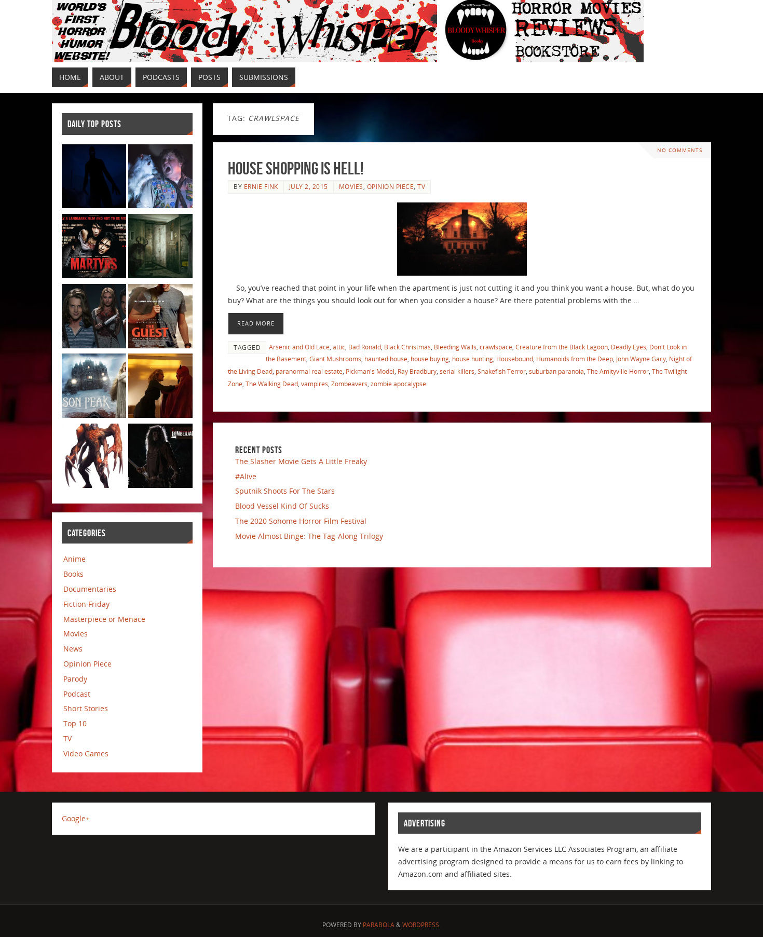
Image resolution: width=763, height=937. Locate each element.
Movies (351, 186)
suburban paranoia (556, 371)
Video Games (85, 753)
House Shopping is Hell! (295, 168)
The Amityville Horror (618, 371)
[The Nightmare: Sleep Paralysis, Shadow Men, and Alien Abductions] (94, 178)
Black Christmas (407, 347)
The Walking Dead (272, 383)
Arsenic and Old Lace (299, 347)
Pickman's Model (370, 371)
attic (339, 347)
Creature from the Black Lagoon (561, 347)
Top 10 (75, 723)
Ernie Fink (261, 186)
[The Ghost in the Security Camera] (160, 248)
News (73, 649)
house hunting (472, 359)
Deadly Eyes (628, 347)
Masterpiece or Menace (104, 619)
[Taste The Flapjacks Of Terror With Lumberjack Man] (160, 458)
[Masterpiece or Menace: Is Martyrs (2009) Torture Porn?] (94, 248)
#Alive (245, 476)
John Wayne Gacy (641, 359)
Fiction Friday (86, 604)
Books (73, 574)
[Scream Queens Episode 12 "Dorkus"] (160, 388)
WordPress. (421, 924)
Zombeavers (349, 383)
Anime (74, 559)
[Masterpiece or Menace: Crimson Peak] (94, 388)
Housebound (514, 359)
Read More (256, 323)
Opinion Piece (390, 186)
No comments (679, 150)
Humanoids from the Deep (574, 359)
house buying (430, 359)
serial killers (457, 371)
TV (421, 186)
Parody (75, 679)
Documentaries (89, 589)
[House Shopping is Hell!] (462, 239)
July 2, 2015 (308, 186)
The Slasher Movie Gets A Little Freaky (301, 461)
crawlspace (496, 347)
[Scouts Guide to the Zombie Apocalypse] (160, 178)
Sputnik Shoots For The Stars (285, 491)
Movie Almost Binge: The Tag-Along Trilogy (309, 536)
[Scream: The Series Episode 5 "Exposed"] (94, 318)
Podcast (76, 694)
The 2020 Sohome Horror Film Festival (300, 521)
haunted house (385, 359)
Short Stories (85, 708)
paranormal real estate (309, 371)
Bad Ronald (364, 347)
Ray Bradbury (417, 371)
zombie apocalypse (398, 383)
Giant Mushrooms (335, 359)
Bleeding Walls (455, 347)
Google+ (76, 818)
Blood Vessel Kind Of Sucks (282, 506)
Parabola (378, 924)
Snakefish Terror (502, 371)
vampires (314, 383)
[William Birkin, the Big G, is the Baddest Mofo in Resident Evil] (94, 458)
